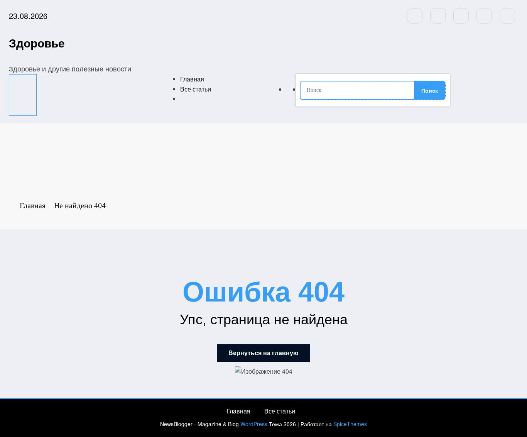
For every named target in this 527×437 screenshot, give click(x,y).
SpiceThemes (350, 424)
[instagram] (484, 16)
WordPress (253, 424)
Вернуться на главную (263, 353)
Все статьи (195, 89)
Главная (192, 79)
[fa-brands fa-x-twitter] (438, 16)
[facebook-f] (414, 16)
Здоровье (37, 42)
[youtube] (507, 16)
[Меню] (23, 95)
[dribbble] (461, 16)
